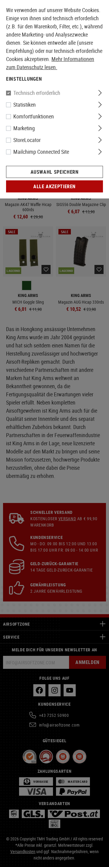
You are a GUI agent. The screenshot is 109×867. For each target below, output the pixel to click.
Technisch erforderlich (36, 92)
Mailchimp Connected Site (41, 151)
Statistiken (24, 104)
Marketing (24, 128)
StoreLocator (27, 139)
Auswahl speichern (55, 172)
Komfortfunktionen (33, 116)
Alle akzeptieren (54, 186)
